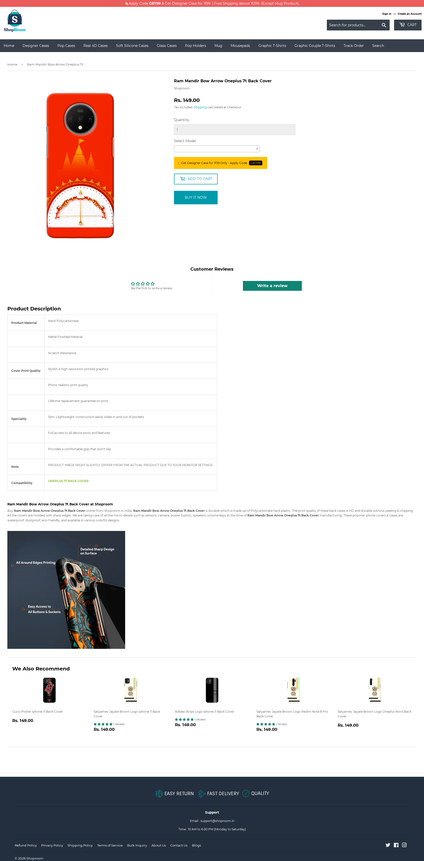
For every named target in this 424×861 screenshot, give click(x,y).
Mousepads (240, 45)
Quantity (181, 120)
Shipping (200, 107)
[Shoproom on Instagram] (404, 846)
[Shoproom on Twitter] (387, 846)
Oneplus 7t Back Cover (68, 481)
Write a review (272, 285)
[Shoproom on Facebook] (396, 846)
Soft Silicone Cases (132, 45)
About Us (158, 845)
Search (378, 45)
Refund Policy (26, 845)
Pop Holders (195, 45)
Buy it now (196, 197)
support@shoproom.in (217, 821)
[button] (103, 724)
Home (9, 45)
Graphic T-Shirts (272, 45)
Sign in (386, 13)
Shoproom (34, 858)
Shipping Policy (80, 845)
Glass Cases (167, 45)
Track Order (354, 45)
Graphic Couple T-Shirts (314, 45)
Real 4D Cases (95, 45)
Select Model (185, 141)
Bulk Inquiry (137, 845)
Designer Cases (36, 45)
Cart (411, 25)
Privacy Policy (52, 845)
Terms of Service (110, 845)
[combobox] (217, 148)
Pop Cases (66, 45)
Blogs (196, 845)
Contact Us (178, 845)
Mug (218, 45)
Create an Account (410, 13)
